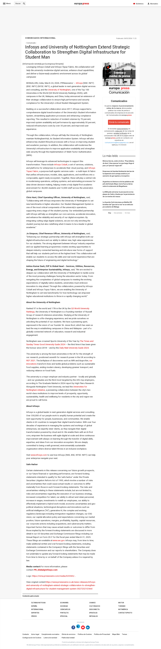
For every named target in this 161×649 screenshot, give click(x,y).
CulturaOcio (94, 606)
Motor (121, 603)
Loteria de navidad (50, 638)
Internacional (37, 609)
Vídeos (34, 616)
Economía (64, 603)
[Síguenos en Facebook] (73, 628)
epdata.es (93, 613)
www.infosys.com (39, 455)
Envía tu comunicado (119, 122)
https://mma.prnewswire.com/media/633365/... (54, 576)
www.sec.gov (58, 540)
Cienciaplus (65, 609)
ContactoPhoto (125, 613)
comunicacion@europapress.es (116, 142)
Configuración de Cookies (31, 638)
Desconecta (94, 609)
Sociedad (64, 606)
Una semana (118, 213)
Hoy (109, 213)
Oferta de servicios (68, 634)
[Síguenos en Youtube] (83, 628)
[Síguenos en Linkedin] (88, 628)
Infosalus (93, 616)
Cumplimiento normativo (50, 634)
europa (126, 115)
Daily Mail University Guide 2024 (74, 347)
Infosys (79, 83)
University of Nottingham (59, 89)
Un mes (127, 213)
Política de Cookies (85, 634)
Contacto (25, 634)
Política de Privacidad (102, 634)
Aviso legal (35, 634)
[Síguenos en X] (78, 628)
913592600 (122, 145)
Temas (124, 634)
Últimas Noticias (38, 603)
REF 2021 (30, 360)
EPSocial (64, 616)
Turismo (121, 606)
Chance (92, 603)
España (34, 606)
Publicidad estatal (68, 638)
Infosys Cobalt (60, 164)
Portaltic (64, 613)
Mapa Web (116, 634)
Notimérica (123, 609)
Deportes (35, 613)
